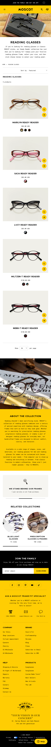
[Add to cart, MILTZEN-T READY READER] (44, 269)
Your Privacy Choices (26, 737)
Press (28, 646)
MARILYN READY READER (25, 122)
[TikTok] (38, 585)
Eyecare (6, 642)
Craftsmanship (31, 635)
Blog (27, 642)
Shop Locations (8, 635)
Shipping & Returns (10, 667)
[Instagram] (18, 585)
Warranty (6, 678)
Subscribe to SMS (32, 653)
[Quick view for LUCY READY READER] (44, 212)
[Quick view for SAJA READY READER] (44, 160)
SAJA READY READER (25, 173)
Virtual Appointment (11, 639)
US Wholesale (8, 653)
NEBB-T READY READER (25, 328)
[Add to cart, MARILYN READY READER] (44, 115)
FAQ (4, 681)
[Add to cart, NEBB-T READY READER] (44, 320)
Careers (6, 685)
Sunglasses (30, 670)
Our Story (6, 632)
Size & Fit (30, 632)
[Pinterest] (25, 585)
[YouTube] (32, 585)
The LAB (28, 685)
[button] (41, 9)
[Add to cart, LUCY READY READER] (44, 217)
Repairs (6, 674)
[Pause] (44, 2)
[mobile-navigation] (4, 9)
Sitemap (6, 688)
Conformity (12, 740)
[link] (25, 102)
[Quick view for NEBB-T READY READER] (44, 315)
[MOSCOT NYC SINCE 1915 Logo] (25, 9)
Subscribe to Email (33, 649)
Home (3, 64)
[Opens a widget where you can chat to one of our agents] (41, 742)
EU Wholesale (8, 649)
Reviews (28, 639)
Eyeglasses (30, 667)
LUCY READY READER (25, 225)
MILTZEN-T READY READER (25, 276)
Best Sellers (30, 678)
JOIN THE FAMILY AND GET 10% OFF (25, 3)
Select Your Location (25, 742)
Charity (6, 646)
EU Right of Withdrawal (12, 670)
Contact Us (7, 692)
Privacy (8, 737)
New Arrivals (30, 681)
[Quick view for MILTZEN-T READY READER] (44, 263)
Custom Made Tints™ (33, 674)
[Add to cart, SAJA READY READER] (44, 166)
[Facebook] (12, 585)
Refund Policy (23, 740)
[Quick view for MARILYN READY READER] (44, 109)
